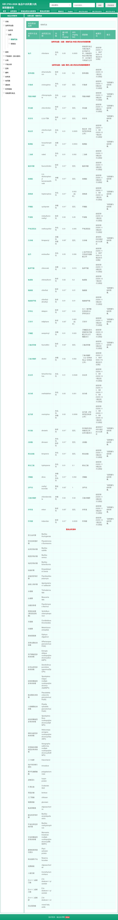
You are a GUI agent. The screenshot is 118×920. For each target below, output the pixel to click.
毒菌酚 (30, 144)
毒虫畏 (30, 131)
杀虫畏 (30, 375)
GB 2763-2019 (97, 11)
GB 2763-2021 (83, 11)
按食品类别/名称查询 (28, 11)
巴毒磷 (30, 84)
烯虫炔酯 (31, 454)
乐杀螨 (30, 240)
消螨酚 (30, 477)
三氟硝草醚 (32, 345)
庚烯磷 (30, 194)
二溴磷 (30, 154)
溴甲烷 (30, 487)
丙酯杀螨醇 (32, 96)
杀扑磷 (30, 393)
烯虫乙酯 (31, 465)
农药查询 (13, 11)
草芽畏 (30, 118)
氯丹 (29, 53)
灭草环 (30, 321)
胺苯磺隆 (31, 73)
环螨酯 (30, 206)
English (70, 11)
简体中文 (61, 11)
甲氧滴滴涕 (32, 228)
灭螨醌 (30, 333)
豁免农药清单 (45, 11)
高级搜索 (111, 5)
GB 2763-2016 (110, 11)
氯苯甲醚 (31, 268)
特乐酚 (30, 430)
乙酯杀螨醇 (32, 498)
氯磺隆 (30, 280)
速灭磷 (30, 414)
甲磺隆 (30, 217)
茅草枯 (30, 311)
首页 (4, 11)
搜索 (100, 5)
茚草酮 (30, 521)
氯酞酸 (30, 290)
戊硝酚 (30, 442)
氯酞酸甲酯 (32, 300)
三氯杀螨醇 (32, 359)
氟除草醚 (31, 166)
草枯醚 (30, 108)
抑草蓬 (30, 509)
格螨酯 (30, 179)
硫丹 (29, 254)
